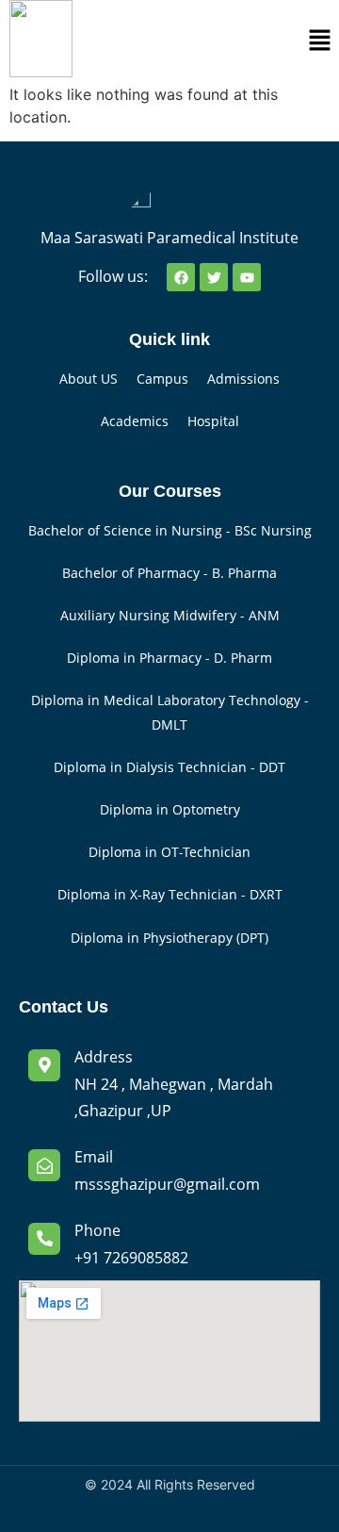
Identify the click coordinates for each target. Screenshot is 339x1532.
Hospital (213, 421)
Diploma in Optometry (170, 809)
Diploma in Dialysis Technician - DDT (169, 767)
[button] (320, 41)
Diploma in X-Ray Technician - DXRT (169, 894)
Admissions (243, 378)
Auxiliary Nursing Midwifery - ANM (170, 615)
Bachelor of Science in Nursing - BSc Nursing (170, 530)
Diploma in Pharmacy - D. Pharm (169, 658)
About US (88, 378)
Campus (162, 378)
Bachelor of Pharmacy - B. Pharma (169, 573)
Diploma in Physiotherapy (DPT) (169, 938)
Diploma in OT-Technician (169, 852)
